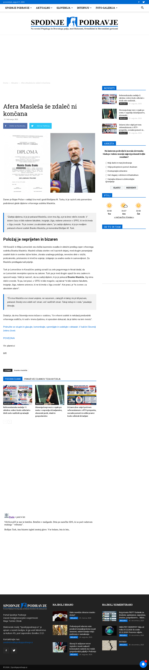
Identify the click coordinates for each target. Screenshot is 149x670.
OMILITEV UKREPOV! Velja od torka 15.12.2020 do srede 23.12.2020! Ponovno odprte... (131, 629)
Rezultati (131, 187)
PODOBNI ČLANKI (13, 379)
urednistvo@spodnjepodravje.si (18, 642)
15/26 (109, 212)
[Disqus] (49, 470)
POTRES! (123, 641)
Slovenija (63, 7)
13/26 (138, 212)
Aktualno (43, 7)
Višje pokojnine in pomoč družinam (122, 167)
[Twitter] (143, 2)
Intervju (83, 7)
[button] (142, 7)
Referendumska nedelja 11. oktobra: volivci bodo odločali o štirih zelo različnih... (131, 98)
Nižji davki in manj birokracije (120, 163)
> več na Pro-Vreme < (124, 217)
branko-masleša (20, 370)
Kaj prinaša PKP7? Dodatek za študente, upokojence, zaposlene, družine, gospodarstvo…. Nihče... (132, 615)
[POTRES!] (109, 645)
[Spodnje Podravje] (74, 23)
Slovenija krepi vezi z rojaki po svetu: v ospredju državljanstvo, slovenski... (132, 112)
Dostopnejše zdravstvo (117, 171)
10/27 (124, 212)
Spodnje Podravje (17, 7)
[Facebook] (139, 2)
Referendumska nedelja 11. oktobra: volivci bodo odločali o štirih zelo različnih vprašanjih (16, 410)
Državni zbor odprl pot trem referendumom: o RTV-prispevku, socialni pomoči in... (132, 127)
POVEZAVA (9, 338)
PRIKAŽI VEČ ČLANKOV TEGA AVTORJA (42, 379)
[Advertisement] (74, 56)
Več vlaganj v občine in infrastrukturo (123, 175)
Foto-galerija (105, 7)
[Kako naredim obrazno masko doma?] (60, 616)
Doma (5, 83)
